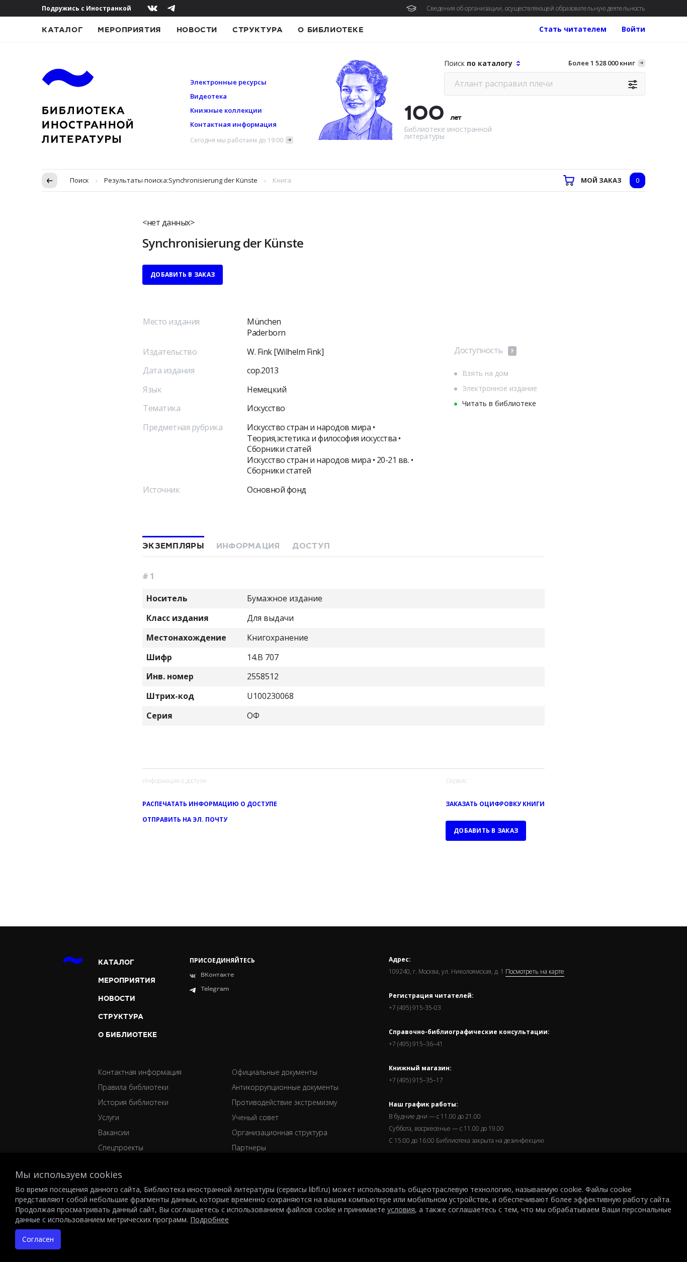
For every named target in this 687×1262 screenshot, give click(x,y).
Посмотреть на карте (534, 972)
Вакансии (113, 1132)
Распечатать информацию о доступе (209, 804)
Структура (257, 30)
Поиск (79, 180)
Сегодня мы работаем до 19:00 (236, 140)
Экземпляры (173, 545)
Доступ (311, 545)
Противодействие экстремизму (284, 1102)
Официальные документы (274, 1072)
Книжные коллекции (226, 110)
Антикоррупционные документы (285, 1087)
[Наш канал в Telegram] (171, 8)
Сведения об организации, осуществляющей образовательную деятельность (535, 8)
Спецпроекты (120, 1147)
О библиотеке (331, 30)
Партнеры (249, 1147)
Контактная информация (233, 124)
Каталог (62, 30)
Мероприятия (129, 30)
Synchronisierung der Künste (212, 180)
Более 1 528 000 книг (601, 62)
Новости (197, 30)
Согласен (38, 1239)
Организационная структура (279, 1132)
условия (401, 1209)
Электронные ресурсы (228, 82)
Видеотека (208, 96)
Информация (248, 545)
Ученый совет (255, 1117)
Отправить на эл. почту (184, 819)
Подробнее (209, 1219)
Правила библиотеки (133, 1087)
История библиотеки (133, 1102)
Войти (633, 29)
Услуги (108, 1117)
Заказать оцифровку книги (495, 804)
